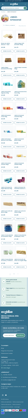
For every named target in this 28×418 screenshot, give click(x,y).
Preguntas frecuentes (7, 351)
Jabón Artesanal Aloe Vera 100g (20, 92)
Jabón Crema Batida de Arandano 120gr (7, 236)
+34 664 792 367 (7, 374)
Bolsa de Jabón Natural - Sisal (5, 44)
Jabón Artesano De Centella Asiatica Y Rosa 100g (19, 188)
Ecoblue (3, 12)
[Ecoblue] (14, 4)
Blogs (2, 348)
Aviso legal (17, 407)
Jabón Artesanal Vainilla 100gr (19, 164)
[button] (2, 4)
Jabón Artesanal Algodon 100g (6, 92)
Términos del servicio (6, 404)
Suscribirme (20, 335)
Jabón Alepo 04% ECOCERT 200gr (19, 44)
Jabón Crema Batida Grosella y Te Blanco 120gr (7, 260)
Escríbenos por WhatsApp (10, 377)
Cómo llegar (6, 368)
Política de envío (16, 404)
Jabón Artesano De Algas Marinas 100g (6, 188)
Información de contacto (7, 407)
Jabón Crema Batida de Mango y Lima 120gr (20, 236)
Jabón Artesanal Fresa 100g (6, 116)
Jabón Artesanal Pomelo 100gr (6, 164)
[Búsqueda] (25, 8)
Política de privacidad (18, 402)
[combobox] (14, 8)
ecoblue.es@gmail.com (9, 380)
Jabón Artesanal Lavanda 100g (19, 116)
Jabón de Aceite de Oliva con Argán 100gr (20, 260)
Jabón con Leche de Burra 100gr (6, 211)
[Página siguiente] (17, 273)
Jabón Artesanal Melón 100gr (19, 139)
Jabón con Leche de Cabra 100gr (20, 211)
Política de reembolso (6, 402)
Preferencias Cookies (7, 353)
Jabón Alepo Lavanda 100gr (20, 68)
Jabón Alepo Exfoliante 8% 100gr (6, 68)
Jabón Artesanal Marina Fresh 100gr (6, 139)
